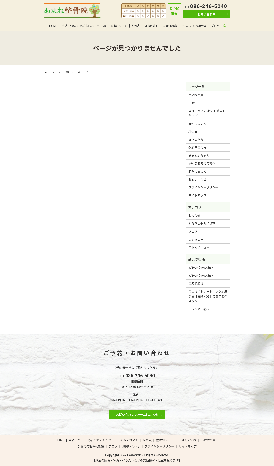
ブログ (215, 26)
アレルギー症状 (198, 309)
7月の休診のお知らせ (202, 275)
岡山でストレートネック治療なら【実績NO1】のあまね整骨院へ (207, 296)
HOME (53, 26)
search (226, 26)
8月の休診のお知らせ (202, 267)
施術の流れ (151, 26)
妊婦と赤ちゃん (198, 155)
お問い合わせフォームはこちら (137, 414)
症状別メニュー (198, 247)
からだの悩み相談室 (194, 26)
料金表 (136, 26)
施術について (118, 26)
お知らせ (194, 215)
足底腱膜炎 (195, 283)
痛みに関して (197, 171)
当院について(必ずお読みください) (84, 26)
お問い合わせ (206, 14)
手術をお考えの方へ (201, 163)
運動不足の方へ (198, 147)
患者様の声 (170, 26)
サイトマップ (197, 195)
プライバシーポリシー (203, 187)
